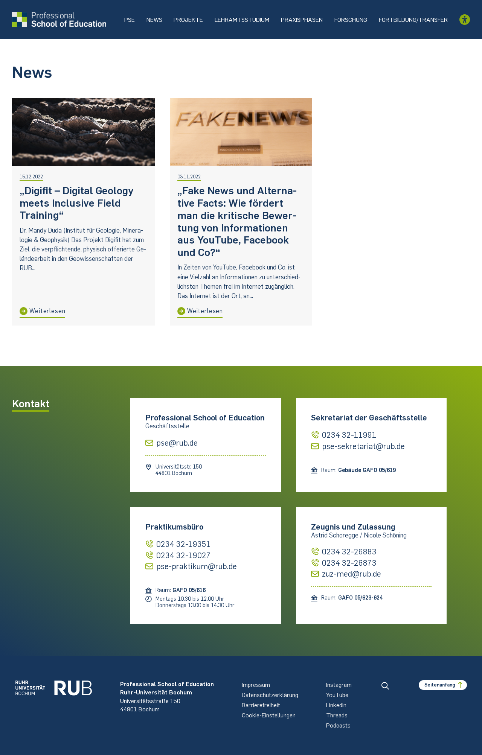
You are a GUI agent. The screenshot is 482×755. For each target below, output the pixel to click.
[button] (385, 685)
